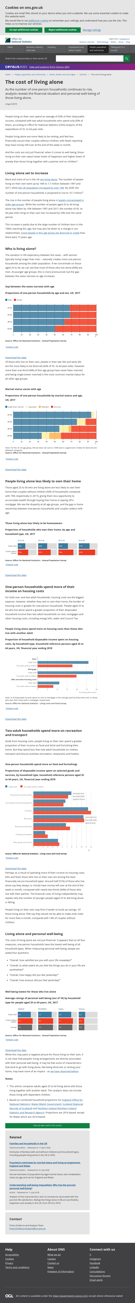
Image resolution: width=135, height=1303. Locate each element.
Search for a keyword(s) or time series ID (26, 58)
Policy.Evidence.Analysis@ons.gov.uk (27, 1228)
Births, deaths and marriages (62, 74)
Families (83, 74)
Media (113, 42)
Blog (128, 42)
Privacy (9, 1263)
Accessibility (12, 1254)
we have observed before (64, 1071)
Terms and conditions (17, 1267)
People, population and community (30, 74)
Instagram (95, 1258)
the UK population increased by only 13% (41, 187)
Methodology (102, 42)
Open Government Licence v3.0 (70, 1295)
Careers (51, 1258)
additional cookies (38, 20)
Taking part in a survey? (118, 48)
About (121, 42)
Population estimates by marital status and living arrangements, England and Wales (45, 1164)
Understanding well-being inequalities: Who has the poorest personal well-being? (42, 1187)
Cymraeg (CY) (125, 39)
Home (10, 47)
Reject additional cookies (62, 29)
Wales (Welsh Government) (46, 1104)
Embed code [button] (12, 347)
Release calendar (87, 42)
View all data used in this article (47, 1125)
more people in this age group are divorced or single (50, 232)
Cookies (9, 1258)
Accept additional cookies (23, 29)
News (50, 1267)
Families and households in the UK (28, 1143)
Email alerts (96, 1280)
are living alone (48, 179)
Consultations (97, 1271)
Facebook (95, 1263)
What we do (54, 1254)
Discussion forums (100, 1275)
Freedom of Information (60, 1271)
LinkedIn (94, 1267)
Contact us (53, 1263)
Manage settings (92, 29)
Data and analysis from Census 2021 (49, 66)
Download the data (15, 357)
